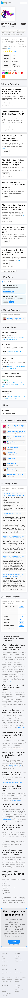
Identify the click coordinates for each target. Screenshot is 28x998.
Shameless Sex (12, 469)
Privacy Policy (18, 987)
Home (3, 956)
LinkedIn (17, 991)
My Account (4, 963)
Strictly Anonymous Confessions (16, 442)
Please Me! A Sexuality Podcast (16, 436)
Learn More (14, 942)
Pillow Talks (11, 458)
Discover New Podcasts (20, 977)
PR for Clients (5, 974)
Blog (3, 987)
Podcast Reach (18, 974)
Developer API (5, 965)
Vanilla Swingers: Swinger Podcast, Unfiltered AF (16, 426)
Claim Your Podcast (6, 962)
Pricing (3, 958)
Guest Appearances (6, 972)
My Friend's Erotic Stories (15, 474)
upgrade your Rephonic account (13, 899)
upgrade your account (15, 765)
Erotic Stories (11, 463)
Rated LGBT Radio (7, 27)
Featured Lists (5, 991)
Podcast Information (19, 960)
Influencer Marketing (7, 979)
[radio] (3, 51)
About (3, 960)
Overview (17, 956)
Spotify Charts (5, 995)
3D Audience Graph (19, 972)
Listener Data (18, 958)
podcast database (16, 800)
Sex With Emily (12, 453)
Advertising (4, 975)
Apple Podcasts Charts (7, 993)
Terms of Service (19, 989)
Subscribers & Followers (20, 975)
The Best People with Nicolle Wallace (16, 318)
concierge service (6, 819)
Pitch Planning (18, 962)
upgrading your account (17, 748)
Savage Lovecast (13, 447)
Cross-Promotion (6, 977)
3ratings (15, 51)
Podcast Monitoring (6, 981)
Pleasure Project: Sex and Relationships (16, 431)
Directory (4, 989)
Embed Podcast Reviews (18, 980)
